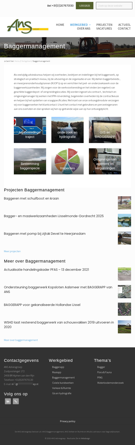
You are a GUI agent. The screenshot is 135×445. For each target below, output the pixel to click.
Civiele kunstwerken (63, 382)
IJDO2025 (84, 5)
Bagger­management (63, 377)
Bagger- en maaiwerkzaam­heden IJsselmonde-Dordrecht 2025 (54, 216)
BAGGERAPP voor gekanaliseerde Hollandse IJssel (42, 305)
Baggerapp (58, 367)
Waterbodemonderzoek (110, 382)
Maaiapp (56, 372)
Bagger (101, 367)
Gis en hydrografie (61, 393)
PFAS (100, 377)
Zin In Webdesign (83, 438)
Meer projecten (12, 251)
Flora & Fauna (104, 372)
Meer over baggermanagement (21, 340)
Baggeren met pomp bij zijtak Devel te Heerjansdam (45, 233)
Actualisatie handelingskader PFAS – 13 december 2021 (46, 269)
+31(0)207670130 (63, 6)
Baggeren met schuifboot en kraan (31, 198)
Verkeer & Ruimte (61, 388)
